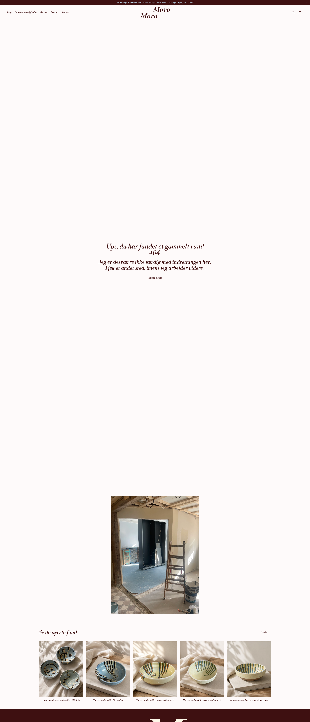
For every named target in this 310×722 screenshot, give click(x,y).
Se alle (264, 632)
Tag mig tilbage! (155, 278)
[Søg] (293, 12)
